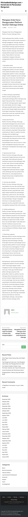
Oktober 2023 (5, 438)
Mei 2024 (4, 422)
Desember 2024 (6, 406)
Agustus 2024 (5, 415)
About (3, 497)
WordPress (9, 514)
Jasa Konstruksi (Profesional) (9, 475)
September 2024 (6, 413)
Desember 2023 (6, 434)
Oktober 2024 (5, 411)
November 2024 (6, 408)
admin (5, 27)
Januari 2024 (5, 431)
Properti (4, 479)
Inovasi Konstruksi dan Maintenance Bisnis (13, 370)
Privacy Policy (14, 499)
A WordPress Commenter (8, 385)
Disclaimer (22, 497)
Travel (3, 481)
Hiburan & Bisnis (6, 472)
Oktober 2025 (5, 401)
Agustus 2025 (5, 404)
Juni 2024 (4, 420)
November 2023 (6, 436)
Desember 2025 (6, 399)
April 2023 (4, 452)
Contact (9, 497)
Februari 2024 (5, 429)
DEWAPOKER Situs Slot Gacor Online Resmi (14, 503)
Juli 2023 (4, 445)
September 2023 (6, 440)
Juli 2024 (4, 417)
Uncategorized (6, 484)
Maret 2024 (5, 427)
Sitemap (15, 497)
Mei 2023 (4, 450)
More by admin (15, 312)
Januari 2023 (5, 457)
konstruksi (4, 477)
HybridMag (17, 514)
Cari (3, 344)
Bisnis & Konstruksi (7, 470)
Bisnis (3, 468)
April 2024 (5, 424)
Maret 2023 (5, 454)
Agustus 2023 (5, 443)
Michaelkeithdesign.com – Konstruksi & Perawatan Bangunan (12, 4)
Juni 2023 (4, 447)
